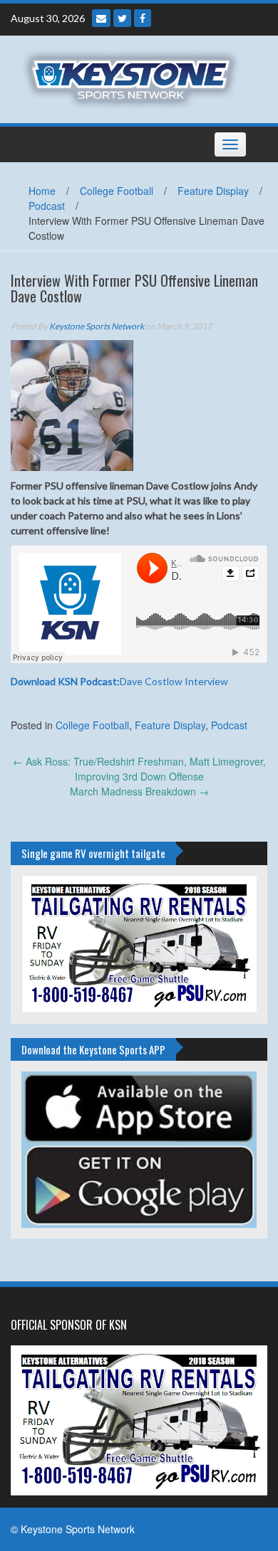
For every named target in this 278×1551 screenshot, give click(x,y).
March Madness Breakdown (139, 791)
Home (42, 191)
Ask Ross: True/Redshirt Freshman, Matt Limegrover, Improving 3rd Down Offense (139, 768)
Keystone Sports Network (96, 326)
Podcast (47, 205)
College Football (116, 191)
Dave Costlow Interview (119, 681)
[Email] (101, 18)
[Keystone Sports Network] (134, 77)
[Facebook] (142, 18)
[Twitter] (122, 18)
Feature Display (213, 191)
